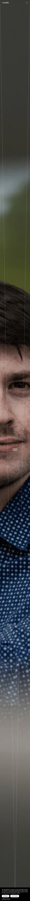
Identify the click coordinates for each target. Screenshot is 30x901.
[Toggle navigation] (26, 2)
